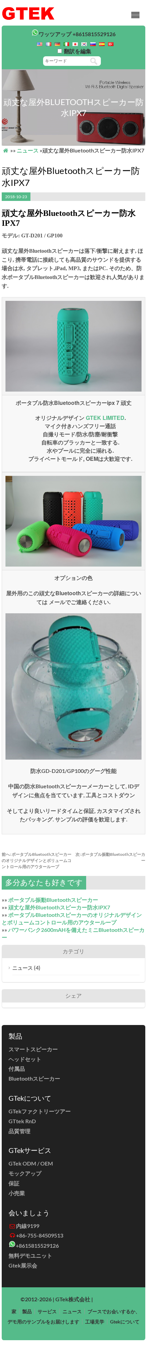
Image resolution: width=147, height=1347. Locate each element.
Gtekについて (124, 1321)
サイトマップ (110, 1299)
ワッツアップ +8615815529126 (77, 34)
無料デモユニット (30, 1255)
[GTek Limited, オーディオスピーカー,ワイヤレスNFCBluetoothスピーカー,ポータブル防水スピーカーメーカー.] (28, 18)
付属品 (17, 1068)
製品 (27, 1311)
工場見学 (94, 1321)
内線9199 (27, 1225)
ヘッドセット (25, 1059)
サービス (47, 1311)
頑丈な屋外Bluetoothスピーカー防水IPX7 (59, 907)
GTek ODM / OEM (31, 1163)
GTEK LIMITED (105, 418)
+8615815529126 (37, 1245)
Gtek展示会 (23, 1265)
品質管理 (19, 1131)
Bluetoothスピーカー (34, 1078)
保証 (14, 1183)
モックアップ (25, 1173)
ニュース (28, 150)
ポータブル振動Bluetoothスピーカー (53, 899)
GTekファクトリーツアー (40, 1111)
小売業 (17, 1193)
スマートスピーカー (33, 1049)
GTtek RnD (22, 1121)
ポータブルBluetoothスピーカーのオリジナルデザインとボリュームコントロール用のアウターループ (36, 860)
